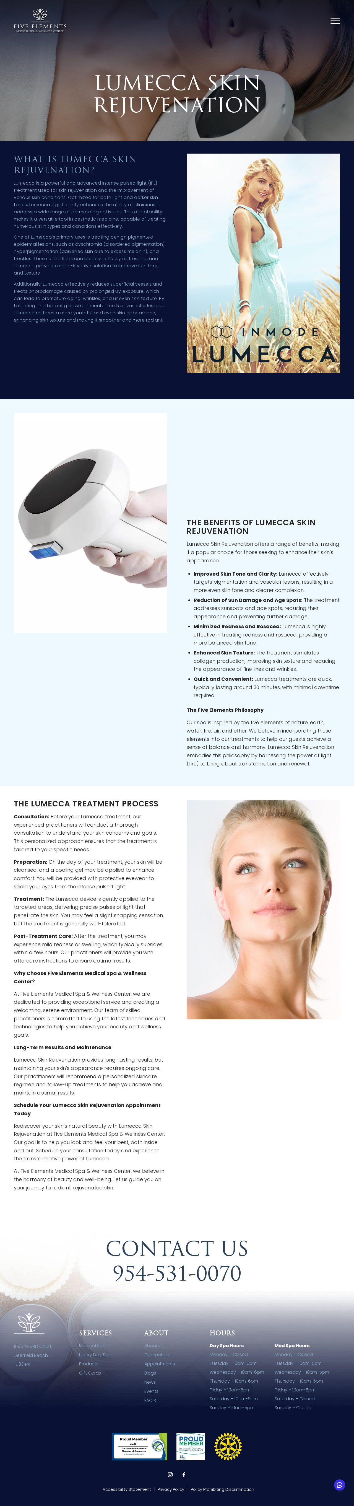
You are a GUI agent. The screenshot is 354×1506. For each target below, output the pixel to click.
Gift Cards (90, 1373)
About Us (154, 1345)
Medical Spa (92, 1345)
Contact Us (156, 1355)
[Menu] (335, 20)
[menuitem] (335, 20)
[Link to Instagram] (170, 1474)
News (150, 1382)
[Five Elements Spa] (40, 20)
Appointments (159, 1364)
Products (88, 1364)
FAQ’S (150, 1400)
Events (151, 1391)
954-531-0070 (177, 1273)
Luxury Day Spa (95, 1355)
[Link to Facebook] (183, 1474)
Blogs (150, 1373)
